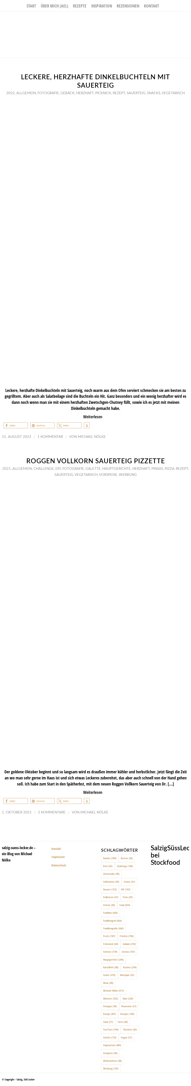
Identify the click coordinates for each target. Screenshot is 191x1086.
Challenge (44, 468)
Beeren (127, 858)
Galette (93, 468)
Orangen (110, 1006)
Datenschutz (58, 865)
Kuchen (130, 967)
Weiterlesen (92, 416)
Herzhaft (85, 93)
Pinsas (157, 468)
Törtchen (130, 1029)
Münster (110, 998)
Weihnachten (112, 1060)
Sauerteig (136, 93)
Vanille (109, 1037)
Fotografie (48, 93)
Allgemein (26, 93)
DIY (58, 468)
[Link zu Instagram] (180, 18)
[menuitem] (31, 6)
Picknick (103, 93)
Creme (129, 881)
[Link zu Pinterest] (187, 18)
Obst (128, 998)
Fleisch (109, 905)
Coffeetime (111, 881)
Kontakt (56, 849)
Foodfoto (110, 912)
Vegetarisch (173, 93)
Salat (108, 1022)
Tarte (123, 1022)
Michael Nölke (92, 437)
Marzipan (127, 975)
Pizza (169, 468)
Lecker (109, 975)
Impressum (58, 857)
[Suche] (164, 6)
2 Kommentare (51, 812)
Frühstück (110, 944)
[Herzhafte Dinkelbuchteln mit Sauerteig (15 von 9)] (95, 241)
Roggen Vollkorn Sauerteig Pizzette (95, 461)
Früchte (127, 936)
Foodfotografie (113, 928)
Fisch (128, 897)
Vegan (126, 1037)
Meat (108, 983)
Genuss (128, 951)
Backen (109, 858)
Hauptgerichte (116, 468)
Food (124, 905)
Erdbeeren (110, 897)
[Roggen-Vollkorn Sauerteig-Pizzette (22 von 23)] (95, 622)
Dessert (110, 889)
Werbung (128, 475)
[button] (15, 425)
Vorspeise (108, 475)
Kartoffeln (111, 967)
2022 (10, 93)
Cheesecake (111, 873)
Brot (108, 866)
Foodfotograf (112, 920)
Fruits (109, 936)
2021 (6, 468)
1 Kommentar (50, 437)
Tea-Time (111, 1029)
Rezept (119, 93)
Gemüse (110, 951)
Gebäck (68, 93)
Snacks (153, 93)
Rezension (128, 1006)
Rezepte (127, 1014)
